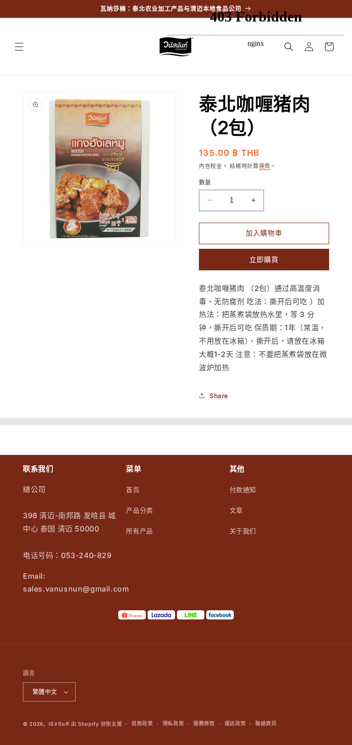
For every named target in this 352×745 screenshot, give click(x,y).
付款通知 (243, 489)
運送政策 (235, 723)
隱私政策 (173, 723)
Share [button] (218, 396)
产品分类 (139, 510)
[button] (19, 47)
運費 (264, 166)
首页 (132, 489)
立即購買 (264, 259)
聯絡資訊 (266, 723)
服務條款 (204, 723)
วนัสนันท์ (58, 724)
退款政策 (142, 723)
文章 (236, 510)
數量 (205, 182)
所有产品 (139, 531)
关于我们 (243, 531)
